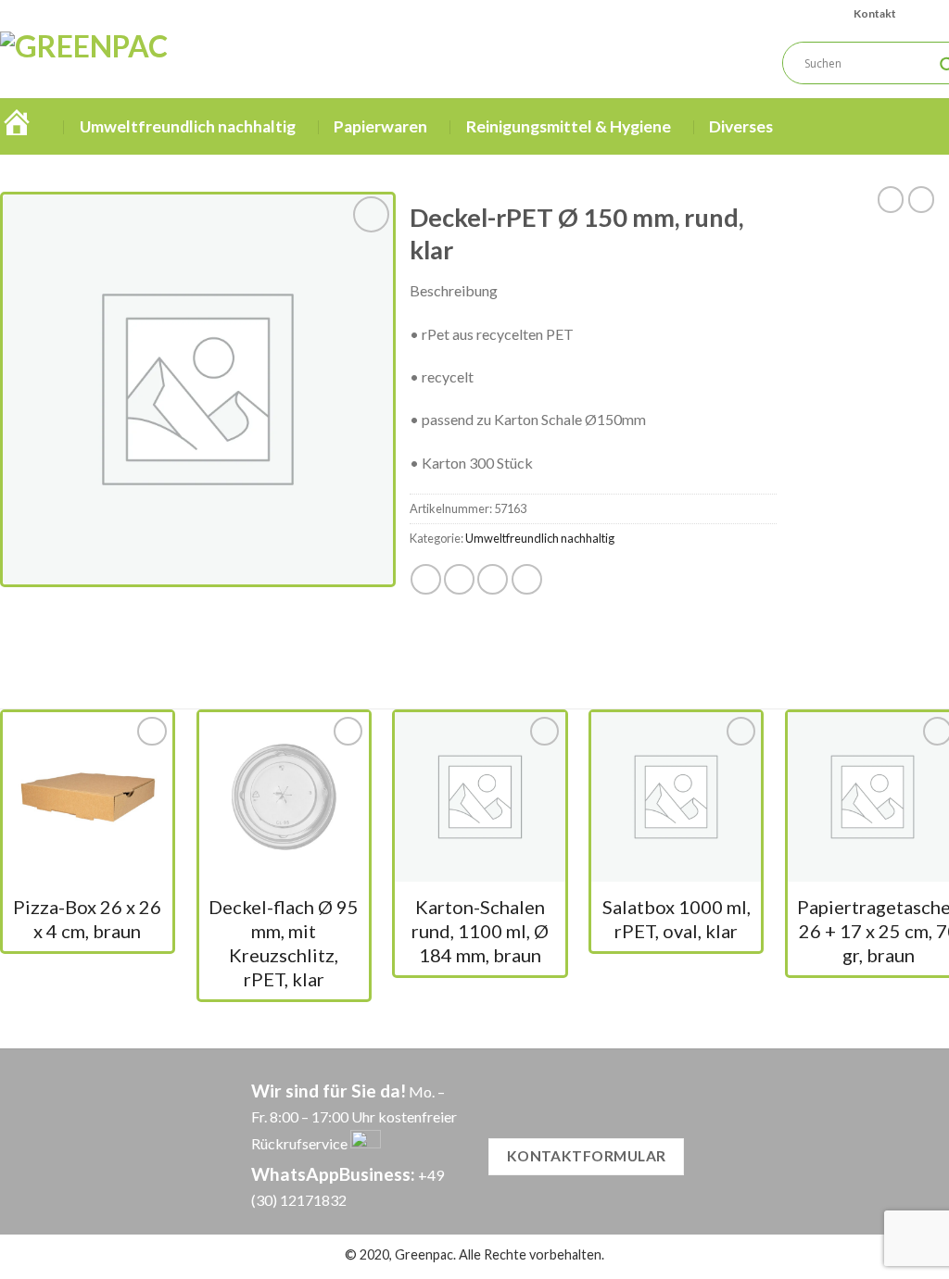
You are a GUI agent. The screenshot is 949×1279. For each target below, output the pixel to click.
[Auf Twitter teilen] (459, 579)
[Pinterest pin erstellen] (527, 579)
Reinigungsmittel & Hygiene (568, 126)
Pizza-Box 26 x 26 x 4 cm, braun (87, 919)
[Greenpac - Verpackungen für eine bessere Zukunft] (161, 63)
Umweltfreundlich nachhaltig (188, 126)
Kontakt (875, 13)
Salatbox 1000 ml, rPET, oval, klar (676, 919)
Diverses (741, 126)
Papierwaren (380, 126)
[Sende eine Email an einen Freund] (492, 579)
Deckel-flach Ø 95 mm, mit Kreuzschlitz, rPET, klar (284, 943)
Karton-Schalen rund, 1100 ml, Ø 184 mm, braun (480, 931)
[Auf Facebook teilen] (426, 579)
